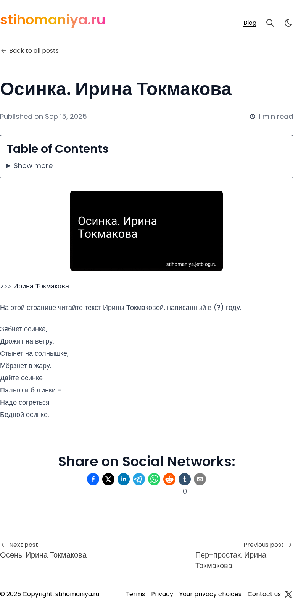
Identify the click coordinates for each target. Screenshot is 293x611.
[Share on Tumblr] (185, 479)
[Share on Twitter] (108, 479)
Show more (33, 165)
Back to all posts (34, 50)
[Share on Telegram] (139, 479)
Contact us (264, 594)
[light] (288, 23)
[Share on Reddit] (169, 479)
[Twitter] (288, 594)
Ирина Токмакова (41, 286)
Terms (135, 594)
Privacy (162, 594)
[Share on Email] (200, 479)
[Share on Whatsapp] (154, 479)
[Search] (270, 23)
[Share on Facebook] (93, 479)
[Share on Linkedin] (124, 479)
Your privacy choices (210, 594)
